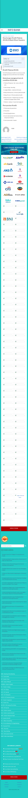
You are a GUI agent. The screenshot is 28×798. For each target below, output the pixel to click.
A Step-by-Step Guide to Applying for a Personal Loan (14, 574)
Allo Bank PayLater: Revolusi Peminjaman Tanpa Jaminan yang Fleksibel (14, 635)
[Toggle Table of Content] (22, 59)
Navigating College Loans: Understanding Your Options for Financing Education (13, 588)
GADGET (19, 786)
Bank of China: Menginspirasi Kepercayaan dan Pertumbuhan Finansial (13, 654)
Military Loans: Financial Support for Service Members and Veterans (13, 564)
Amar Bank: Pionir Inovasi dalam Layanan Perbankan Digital (12, 626)
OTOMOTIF (19, 784)
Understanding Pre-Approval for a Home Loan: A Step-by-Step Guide (14, 559)
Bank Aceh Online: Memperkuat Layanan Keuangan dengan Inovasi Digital (12, 644)
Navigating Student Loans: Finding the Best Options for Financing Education (12, 597)
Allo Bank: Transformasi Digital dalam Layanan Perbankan (13, 630)
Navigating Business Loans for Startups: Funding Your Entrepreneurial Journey (14, 578)
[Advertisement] (14, 14)
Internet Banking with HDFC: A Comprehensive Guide (14, 649)
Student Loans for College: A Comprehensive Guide (13, 555)
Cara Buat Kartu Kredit (8, 36)
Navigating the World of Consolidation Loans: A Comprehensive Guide (14, 611)
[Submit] (25, 545)
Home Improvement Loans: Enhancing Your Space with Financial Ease (14, 602)
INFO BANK (14, 30)
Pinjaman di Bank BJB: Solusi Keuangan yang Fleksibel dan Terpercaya (13, 621)
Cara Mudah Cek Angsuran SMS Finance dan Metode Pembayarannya (13, 668)
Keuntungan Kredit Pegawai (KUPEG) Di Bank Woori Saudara (6, 139)
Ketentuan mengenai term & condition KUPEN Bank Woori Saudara (21, 139)
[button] (2, 30)
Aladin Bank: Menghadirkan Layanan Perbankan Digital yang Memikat (14, 640)
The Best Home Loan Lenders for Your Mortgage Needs (14, 569)
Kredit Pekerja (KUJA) (9, 61)
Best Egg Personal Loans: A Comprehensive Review (12, 607)
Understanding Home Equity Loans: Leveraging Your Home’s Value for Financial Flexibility (13, 592)
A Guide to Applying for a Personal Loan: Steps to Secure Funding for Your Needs (14, 583)
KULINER (6, 786)
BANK (6, 782)
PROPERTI (19, 782)
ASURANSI (6, 784)
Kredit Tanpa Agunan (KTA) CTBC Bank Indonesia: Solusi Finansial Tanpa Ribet (14, 659)
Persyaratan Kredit (9, 66)
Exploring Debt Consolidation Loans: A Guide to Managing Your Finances (14, 616)
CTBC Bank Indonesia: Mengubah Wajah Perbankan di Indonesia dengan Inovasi (12, 663)
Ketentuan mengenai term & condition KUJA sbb (13, 63)
